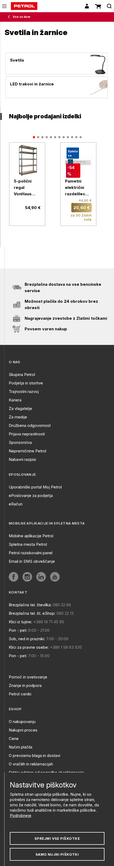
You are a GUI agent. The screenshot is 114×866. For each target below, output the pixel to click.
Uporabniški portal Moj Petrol (35, 487)
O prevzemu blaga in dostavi (34, 755)
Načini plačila (20, 747)
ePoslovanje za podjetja (31, 495)
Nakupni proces (23, 730)
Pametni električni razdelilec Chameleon (76, 188)
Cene (14, 738)
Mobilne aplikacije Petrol (31, 535)
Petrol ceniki (20, 693)
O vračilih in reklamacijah (31, 764)
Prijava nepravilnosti (27, 433)
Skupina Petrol (22, 374)
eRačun (16, 503)
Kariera (15, 399)
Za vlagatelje (20, 408)
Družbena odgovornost (30, 425)
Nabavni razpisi (22, 459)
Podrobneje (20, 815)
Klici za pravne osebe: (29, 647)
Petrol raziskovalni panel (30, 552)
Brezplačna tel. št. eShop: (32, 613)
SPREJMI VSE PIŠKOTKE (57, 838)
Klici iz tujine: (20, 621)
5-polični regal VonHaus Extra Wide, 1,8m (25, 188)
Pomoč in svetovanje (28, 676)
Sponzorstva (20, 442)
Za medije (18, 416)
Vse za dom (21, 17)
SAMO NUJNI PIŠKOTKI (57, 854)
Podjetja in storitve (26, 383)
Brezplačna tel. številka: (30, 604)
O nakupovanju (22, 721)
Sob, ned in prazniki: (27, 638)
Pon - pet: (18, 630)
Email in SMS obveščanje (32, 561)
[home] (24, 6)
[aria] (27, 160)
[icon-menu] (4, 6)
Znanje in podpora (25, 685)
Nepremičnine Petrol (27, 450)
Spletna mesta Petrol (28, 544)
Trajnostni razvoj (24, 391)
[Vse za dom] (10, 17)
